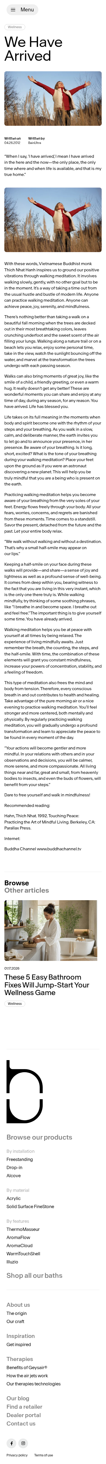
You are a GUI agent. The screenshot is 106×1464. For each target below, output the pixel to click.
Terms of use (43, 1455)
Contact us (21, 1423)
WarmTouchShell (23, 1253)
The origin (17, 1313)
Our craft (15, 1321)
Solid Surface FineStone (30, 1206)
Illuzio (12, 1261)
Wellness (15, 27)
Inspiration (21, 1336)
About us (18, 1304)
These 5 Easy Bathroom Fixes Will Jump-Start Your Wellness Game (46, 985)
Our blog (18, 1398)
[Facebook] (11, 1443)
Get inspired (19, 1344)
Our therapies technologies (34, 1383)
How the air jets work (27, 1375)
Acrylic (14, 1198)
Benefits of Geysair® (27, 1367)
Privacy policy (17, 1455)
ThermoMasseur (23, 1229)
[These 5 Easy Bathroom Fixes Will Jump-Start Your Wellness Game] (53, 930)
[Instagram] (23, 1443)
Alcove (14, 1175)
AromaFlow (18, 1237)
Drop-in (14, 1167)
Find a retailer (24, 1406)
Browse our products (39, 1137)
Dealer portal (24, 1415)
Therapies (20, 1359)
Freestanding (20, 1159)
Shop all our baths (35, 1275)
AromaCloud (20, 1245)
